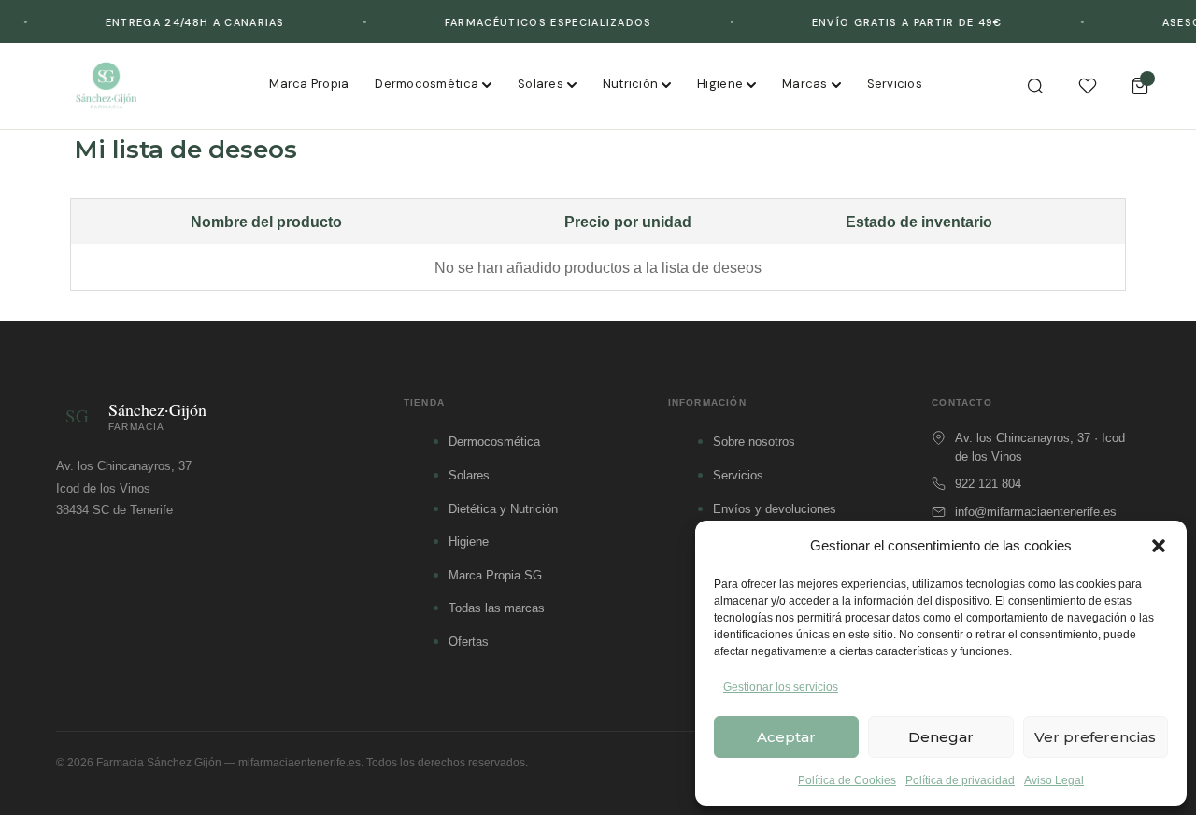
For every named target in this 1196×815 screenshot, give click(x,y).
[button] (1158, 545)
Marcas (805, 84)
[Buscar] (1035, 86)
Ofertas (468, 642)
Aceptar (786, 737)
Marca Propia (309, 84)
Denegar (941, 737)
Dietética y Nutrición (503, 509)
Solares (540, 84)
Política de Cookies (847, 780)
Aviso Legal (1054, 780)
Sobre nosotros (754, 442)
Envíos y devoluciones (774, 509)
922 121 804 (988, 484)
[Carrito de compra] (1140, 86)
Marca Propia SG (495, 575)
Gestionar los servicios (780, 686)
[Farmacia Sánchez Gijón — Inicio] (106, 86)
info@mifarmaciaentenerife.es (1036, 512)
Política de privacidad (960, 780)
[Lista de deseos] (1087, 86)
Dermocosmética (426, 84)
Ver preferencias (1095, 737)
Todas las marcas (496, 608)
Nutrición (630, 84)
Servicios (894, 84)
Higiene (720, 84)
